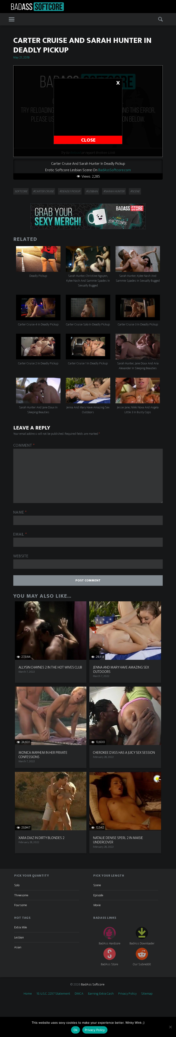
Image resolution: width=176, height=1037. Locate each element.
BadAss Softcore (92, 984)
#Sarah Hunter (113, 191)
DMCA (79, 993)
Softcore (21, 191)
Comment (24, 446)
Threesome (21, 895)
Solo (16, 885)
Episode (98, 895)
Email (20, 534)
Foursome (20, 905)
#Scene (135, 191)
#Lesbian (92, 191)
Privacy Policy (127, 993)
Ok (76, 1030)
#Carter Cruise (43, 191)
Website (20, 556)
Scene (97, 885)
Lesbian (19, 937)
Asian (17, 947)
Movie (97, 905)
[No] (170, 1027)
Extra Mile (20, 927)
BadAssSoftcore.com (114, 170)
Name (20, 512)
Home (28, 993)
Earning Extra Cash (101, 993)
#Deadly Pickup (69, 191)
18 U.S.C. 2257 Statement (53, 993)
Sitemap (147, 993)
